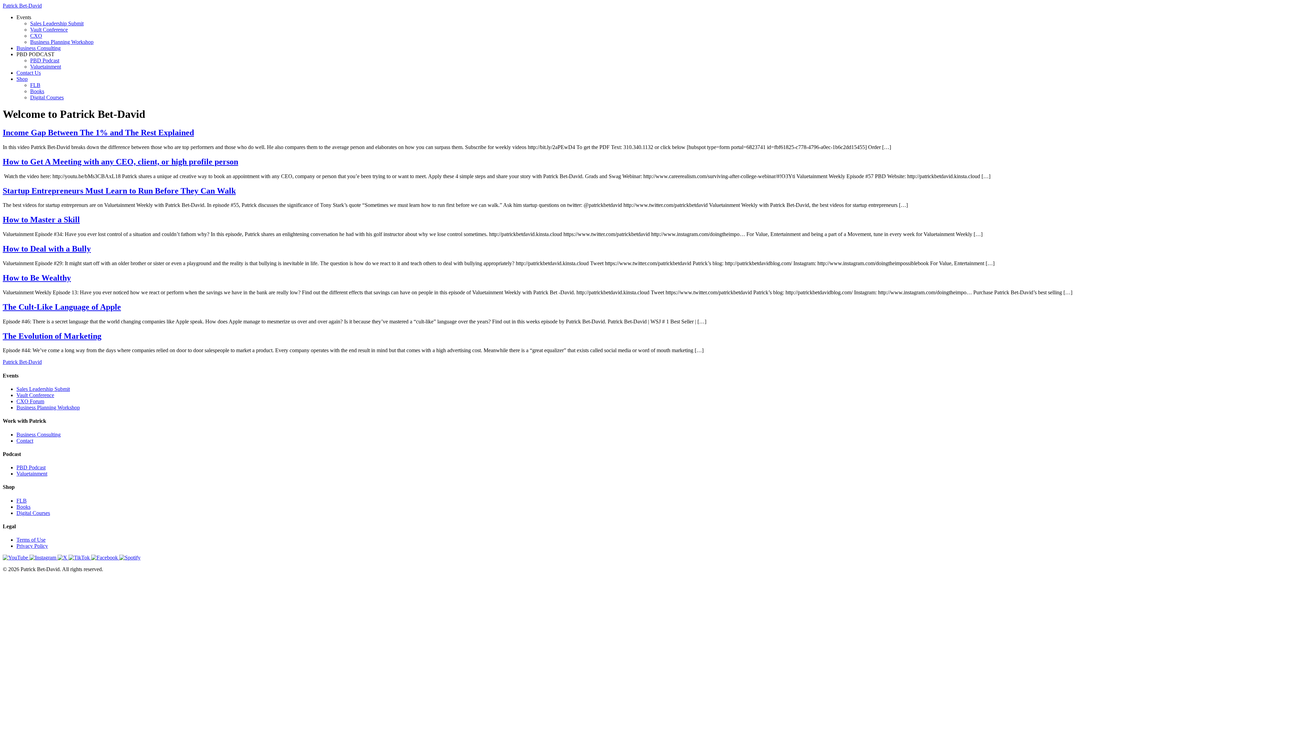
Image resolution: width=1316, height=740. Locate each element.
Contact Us (28, 73)
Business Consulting (38, 48)
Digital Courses (47, 97)
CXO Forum (30, 401)
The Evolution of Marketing (52, 336)
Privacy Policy (32, 546)
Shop (22, 79)
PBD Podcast (44, 60)
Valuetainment (45, 67)
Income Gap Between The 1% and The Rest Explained (98, 132)
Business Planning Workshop (62, 42)
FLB (35, 85)
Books (37, 91)
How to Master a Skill (41, 219)
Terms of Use (31, 540)
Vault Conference (49, 30)
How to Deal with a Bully (47, 248)
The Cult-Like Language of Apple (62, 307)
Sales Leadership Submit (57, 23)
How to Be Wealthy (37, 277)
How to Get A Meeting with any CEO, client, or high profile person (120, 161)
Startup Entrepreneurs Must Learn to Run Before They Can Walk (119, 190)
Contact (24, 441)
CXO (36, 36)
